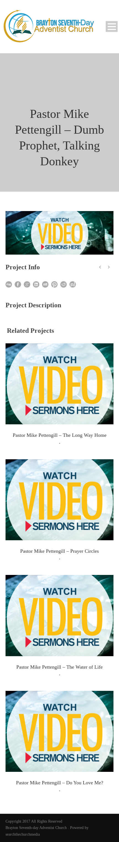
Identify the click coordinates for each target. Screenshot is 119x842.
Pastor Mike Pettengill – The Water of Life (59, 667)
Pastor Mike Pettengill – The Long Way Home (60, 435)
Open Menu (112, 26)
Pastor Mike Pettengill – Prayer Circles (59, 551)
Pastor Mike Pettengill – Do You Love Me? (59, 782)
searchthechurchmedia (23, 834)
